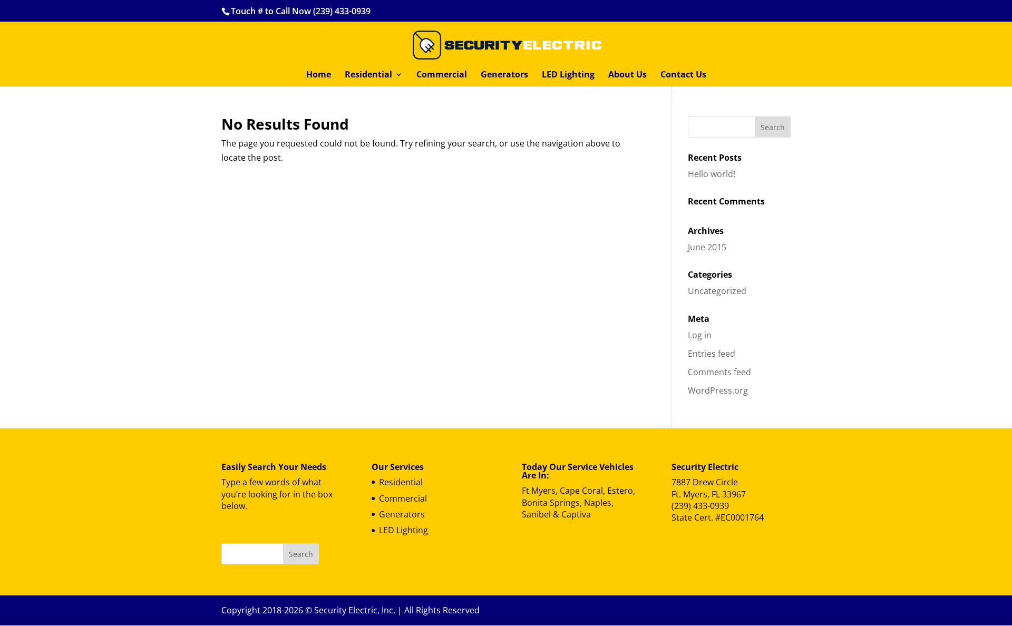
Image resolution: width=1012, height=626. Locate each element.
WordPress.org (718, 390)
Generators (504, 75)
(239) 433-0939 (700, 506)
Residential (368, 75)
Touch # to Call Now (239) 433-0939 (301, 11)
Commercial (441, 75)
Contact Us (683, 75)
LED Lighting (568, 75)
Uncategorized (717, 291)
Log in (700, 335)
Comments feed (719, 372)
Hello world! (711, 174)
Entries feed (711, 353)
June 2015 (707, 247)
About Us (627, 75)
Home (318, 75)
